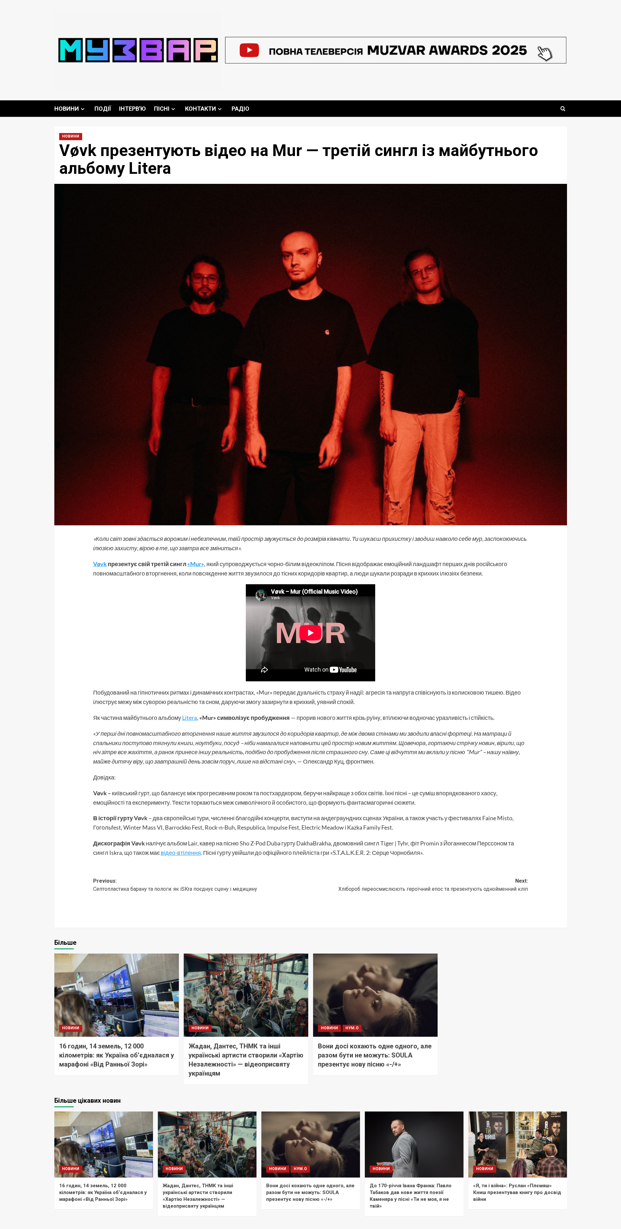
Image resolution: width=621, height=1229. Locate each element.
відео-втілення (181, 852)
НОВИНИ (66, 108)
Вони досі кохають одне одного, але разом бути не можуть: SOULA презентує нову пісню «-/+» (374, 1055)
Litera (189, 717)
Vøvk (100, 563)
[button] (563, 108)
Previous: (175, 885)
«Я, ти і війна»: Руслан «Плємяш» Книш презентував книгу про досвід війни (517, 1192)
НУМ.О (352, 1028)
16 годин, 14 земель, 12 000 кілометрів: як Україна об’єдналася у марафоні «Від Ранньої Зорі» (116, 1055)
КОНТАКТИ (200, 108)
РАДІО (240, 108)
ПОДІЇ (102, 108)
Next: (433, 885)
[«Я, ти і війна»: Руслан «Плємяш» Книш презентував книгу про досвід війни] (517, 1144)
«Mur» (195, 563)
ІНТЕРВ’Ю (132, 108)
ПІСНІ (161, 108)
